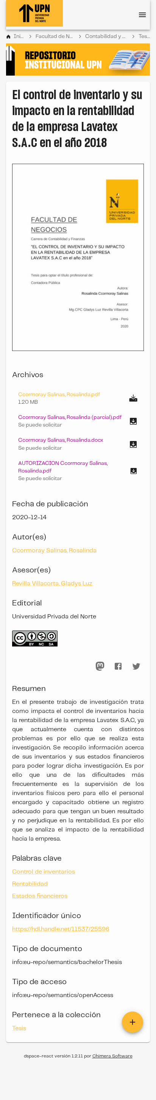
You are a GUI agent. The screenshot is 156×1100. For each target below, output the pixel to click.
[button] (78, 421)
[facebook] (118, 666)
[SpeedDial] (132, 1022)
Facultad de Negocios (55, 36)
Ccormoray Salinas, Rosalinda (54, 550)
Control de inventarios (43, 872)
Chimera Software (112, 1056)
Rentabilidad (30, 884)
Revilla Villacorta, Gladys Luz (52, 583)
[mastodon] (100, 666)
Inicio (19, 36)
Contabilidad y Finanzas (106, 36)
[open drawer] (142, 14)
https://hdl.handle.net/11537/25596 (60, 929)
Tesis (144, 36)
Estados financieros (39, 896)
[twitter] (136, 666)
